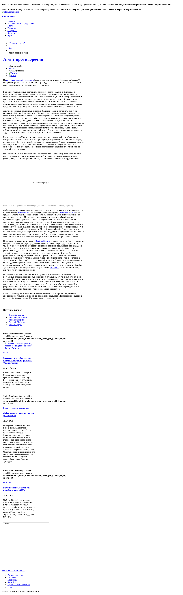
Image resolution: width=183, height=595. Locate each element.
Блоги (10, 26)
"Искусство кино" (17, 43)
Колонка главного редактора (21, 23)
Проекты (12, 28)
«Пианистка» (24, 212)
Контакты (12, 33)
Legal (10, 587)
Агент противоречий (23, 59)
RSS (4, 16)
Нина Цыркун (15, 324)
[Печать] (13, 73)
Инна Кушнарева (16, 320)
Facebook (11, 16)
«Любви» (54, 267)
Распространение (15, 575)
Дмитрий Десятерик (18, 317)
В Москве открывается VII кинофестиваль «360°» (16, 489)
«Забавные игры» (67, 212)
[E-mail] (12, 75)
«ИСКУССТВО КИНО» (13, 570)
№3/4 (5, 353)
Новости (11, 21)
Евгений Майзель (17, 322)
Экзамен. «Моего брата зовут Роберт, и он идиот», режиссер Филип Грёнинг (17, 360)
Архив (11, 35)
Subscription (13, 582)
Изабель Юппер (42, 241)
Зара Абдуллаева (16, 315)
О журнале (12, 30)
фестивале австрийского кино (20, 80)
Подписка (12, 580)
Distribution (13, 577)
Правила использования (19, 584)
